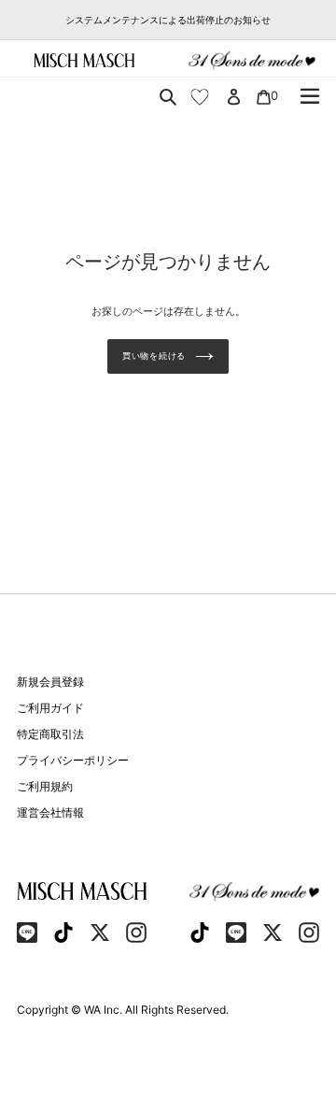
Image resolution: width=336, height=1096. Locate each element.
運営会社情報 (50, 812)
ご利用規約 (45, 786)
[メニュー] (310, 96)
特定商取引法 (50, 734)
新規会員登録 (50, 682)
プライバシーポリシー (73, 760)
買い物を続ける (154, 355)
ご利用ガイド (50, 708)
